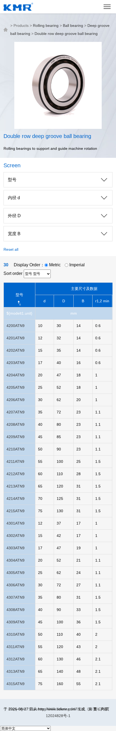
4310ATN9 (15, 634)
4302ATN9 (15, 535)
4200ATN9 (15, 325)
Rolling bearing (46, 25)
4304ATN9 (15, 560)
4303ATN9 (15, 548)
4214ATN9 (15, 498)
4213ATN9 (15, 486)
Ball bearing (73, 25)
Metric (54, 265)
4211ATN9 (15, 461)
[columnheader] (19, 294)
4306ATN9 (15, 585)
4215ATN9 (15, 511)
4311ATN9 (15, 647)
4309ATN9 (15, 622)
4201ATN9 (15, 338)
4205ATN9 (15, 387)
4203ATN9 (15, 363)
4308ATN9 (15, 610)
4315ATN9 (15, 684)
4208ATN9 (15, 424)
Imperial (76, 265)
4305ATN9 (15, 572)
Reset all (11, 249)
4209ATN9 (15, 437)
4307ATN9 (15, 597)
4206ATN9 (15, 400)
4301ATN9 (15, 523)
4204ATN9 (15, 375)
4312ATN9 (15, 659)
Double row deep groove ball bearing (66, 33)
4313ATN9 (15, 671)
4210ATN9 (15, 449)
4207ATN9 (15, 412)
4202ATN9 (15, 350)
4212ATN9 (15, 474)
